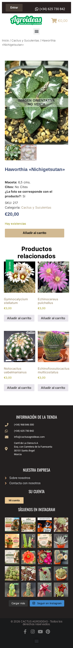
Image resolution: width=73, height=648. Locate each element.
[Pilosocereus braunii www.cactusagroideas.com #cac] (61, 557)
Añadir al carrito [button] (19, 318)
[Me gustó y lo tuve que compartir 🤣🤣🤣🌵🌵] (45, 525)
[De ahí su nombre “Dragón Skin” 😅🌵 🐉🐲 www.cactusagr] (61, 573)
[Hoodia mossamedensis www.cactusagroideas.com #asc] (45, 573)
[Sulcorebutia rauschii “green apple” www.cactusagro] (45, 557)
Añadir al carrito (34, 233)
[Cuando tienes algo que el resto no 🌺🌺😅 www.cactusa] (12, 573)
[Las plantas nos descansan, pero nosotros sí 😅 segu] (45, 541)
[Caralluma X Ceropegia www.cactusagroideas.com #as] (28, 573)
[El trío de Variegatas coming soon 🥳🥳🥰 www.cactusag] (61, 541)
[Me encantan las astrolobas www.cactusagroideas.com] (28, 589)
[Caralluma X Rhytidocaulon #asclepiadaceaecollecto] (45, 589)
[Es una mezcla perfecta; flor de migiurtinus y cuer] (61, 525)
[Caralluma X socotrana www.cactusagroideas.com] (61, 589)
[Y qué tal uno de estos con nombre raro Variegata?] (12, 589)
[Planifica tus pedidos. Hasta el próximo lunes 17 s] (12, 525)
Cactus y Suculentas (25, 40)
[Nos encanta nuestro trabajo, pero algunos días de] (28, 525)
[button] (36, 31)
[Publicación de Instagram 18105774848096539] (12, 557)
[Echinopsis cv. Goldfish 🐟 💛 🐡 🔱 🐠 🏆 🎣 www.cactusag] (28, 557)
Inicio (5, 40)
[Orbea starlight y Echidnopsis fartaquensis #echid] (28, 541)
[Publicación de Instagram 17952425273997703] (12, 541)
